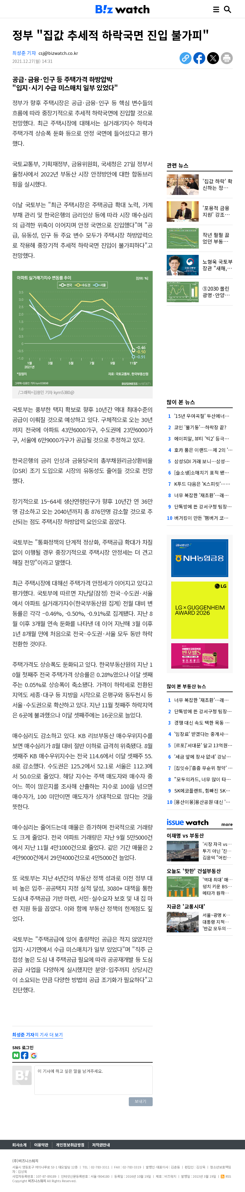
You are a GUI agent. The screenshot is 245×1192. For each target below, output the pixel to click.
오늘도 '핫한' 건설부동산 (194, 871)
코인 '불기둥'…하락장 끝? (200, 427)
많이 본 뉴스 (181, 402)
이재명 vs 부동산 (185, 835)
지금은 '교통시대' (186, 906)
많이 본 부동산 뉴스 (186, 686)
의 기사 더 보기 (37, 1034)
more (227, 824)
